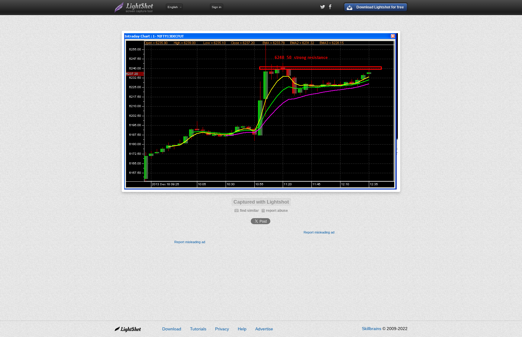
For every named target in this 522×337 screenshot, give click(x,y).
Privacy (222, 328)
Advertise (264, 328)
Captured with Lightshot (261, 202)
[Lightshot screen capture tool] (134, 8)
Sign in (216, 7)
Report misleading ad (319, 232)
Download (171, 328)
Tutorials (198, 328)
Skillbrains (371, 328)
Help (242, 328)
